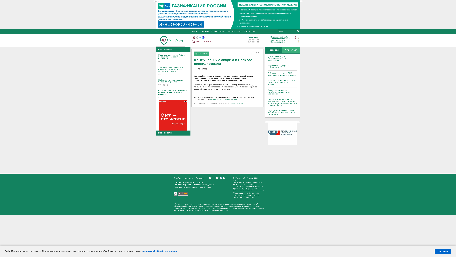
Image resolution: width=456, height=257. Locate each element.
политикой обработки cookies (160, 251)
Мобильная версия (194, 37)
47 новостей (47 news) (244, 178)
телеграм (200, 37)
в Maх (234, 99)
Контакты (188, 178)
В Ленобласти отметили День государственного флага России (281, 82)
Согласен (443, 251)
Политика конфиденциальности (188, 182)
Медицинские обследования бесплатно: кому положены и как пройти (281, 112)
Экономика (204, 31)
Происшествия (217, 31)
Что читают (291, 50)
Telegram (221, 178)
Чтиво (239, 31)
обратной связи (236, 103)
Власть (194, 31)
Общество (230, 31)
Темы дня (273, 50)
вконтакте (197, 37)
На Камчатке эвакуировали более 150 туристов (170, 82)
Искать (298, 31)
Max (224, 178)
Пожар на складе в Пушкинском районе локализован (277, 58)
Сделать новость (203, 41)
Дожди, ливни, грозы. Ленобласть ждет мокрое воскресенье (280, 92)
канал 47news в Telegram (220, 99)
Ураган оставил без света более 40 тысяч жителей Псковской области (170, 71)
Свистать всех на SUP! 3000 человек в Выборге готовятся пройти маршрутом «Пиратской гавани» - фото (282, 102)
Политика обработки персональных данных (194, 185)
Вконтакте (217, 178)
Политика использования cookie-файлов (192, 187)
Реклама (200, 178)
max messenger (203, 37)
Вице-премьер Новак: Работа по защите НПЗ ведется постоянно (171, 58)
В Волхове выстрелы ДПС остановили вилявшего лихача (282, 74)
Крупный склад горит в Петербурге (278, 66)
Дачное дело (249, 31)
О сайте (177, 178)
